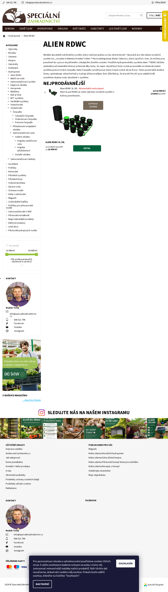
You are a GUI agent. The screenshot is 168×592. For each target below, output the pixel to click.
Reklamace (11, 488)
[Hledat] (141, 15)
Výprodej (12, 49)
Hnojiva (63, 28)
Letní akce (13, 226)
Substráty (97, 28)
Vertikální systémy (19, 101)
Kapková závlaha (18, 85)
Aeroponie (15, 88)
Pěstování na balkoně (18, 215)
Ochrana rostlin (15, 190)
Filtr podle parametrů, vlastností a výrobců (21, 260)
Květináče (79, 28)
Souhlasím (126, 563)
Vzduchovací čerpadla (26, 119)
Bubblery (14, 91)
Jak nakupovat (13, 457)
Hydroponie (45, 28)
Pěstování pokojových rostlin (22, 230)
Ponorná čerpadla (23, 122)
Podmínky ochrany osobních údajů (22, 479)
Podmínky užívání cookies (18, 483)
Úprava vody (14, 186)
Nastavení (42, 584)
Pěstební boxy (15, 179)
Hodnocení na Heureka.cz (18, 453)
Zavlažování (16, 108)
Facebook (19, 323)
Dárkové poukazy (16, 223)
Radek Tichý (12, 530)
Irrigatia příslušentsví (23, 149)
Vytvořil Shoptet (155, 584)
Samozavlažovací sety (24, 133)
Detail (87, 148)
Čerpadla (17, 112)
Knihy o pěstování (17, 194)
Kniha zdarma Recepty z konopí (104, 466)
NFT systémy (16, 98)
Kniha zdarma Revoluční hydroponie (106, 453)
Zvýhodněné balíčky (18, 201)
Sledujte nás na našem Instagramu (89, 412)
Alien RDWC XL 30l (82, 88)
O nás (8, 470)
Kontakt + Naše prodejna (18, 466)
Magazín (12, 198)
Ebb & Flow (15, 95)
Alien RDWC (15, 75)
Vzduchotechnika (16, 183)
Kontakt (11, 500)
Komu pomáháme (14, 462)
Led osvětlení (118, 28)
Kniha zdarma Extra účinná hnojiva (105, 457)
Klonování (13, 171)
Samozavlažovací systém (22, 81)
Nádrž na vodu (17, 78)
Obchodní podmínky (15, 475)
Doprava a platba (14, 449)
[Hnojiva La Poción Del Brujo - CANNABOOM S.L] (4, 36)
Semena (9, 28)
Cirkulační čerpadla (24, 116)
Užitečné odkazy (15, 445)
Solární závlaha (22, 137)
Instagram (19, 331)
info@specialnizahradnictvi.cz (39, 2)
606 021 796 (11, 2)
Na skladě (14, 245)
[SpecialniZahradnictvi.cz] (43, 15)
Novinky (137, 28)
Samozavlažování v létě (20, 211)
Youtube (18, 327)
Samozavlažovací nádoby (22, 159)
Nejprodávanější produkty (21, 219)
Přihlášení (160, 2)
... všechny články (31, 400)
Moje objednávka (97, 475)
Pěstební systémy (17, 175)
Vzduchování (16, 104)
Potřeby (12, 168)
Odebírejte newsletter (100, 470)
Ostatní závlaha (22, 154)
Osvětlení (25, 28)
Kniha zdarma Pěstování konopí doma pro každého (113, 462)
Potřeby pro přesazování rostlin (19, 207)
